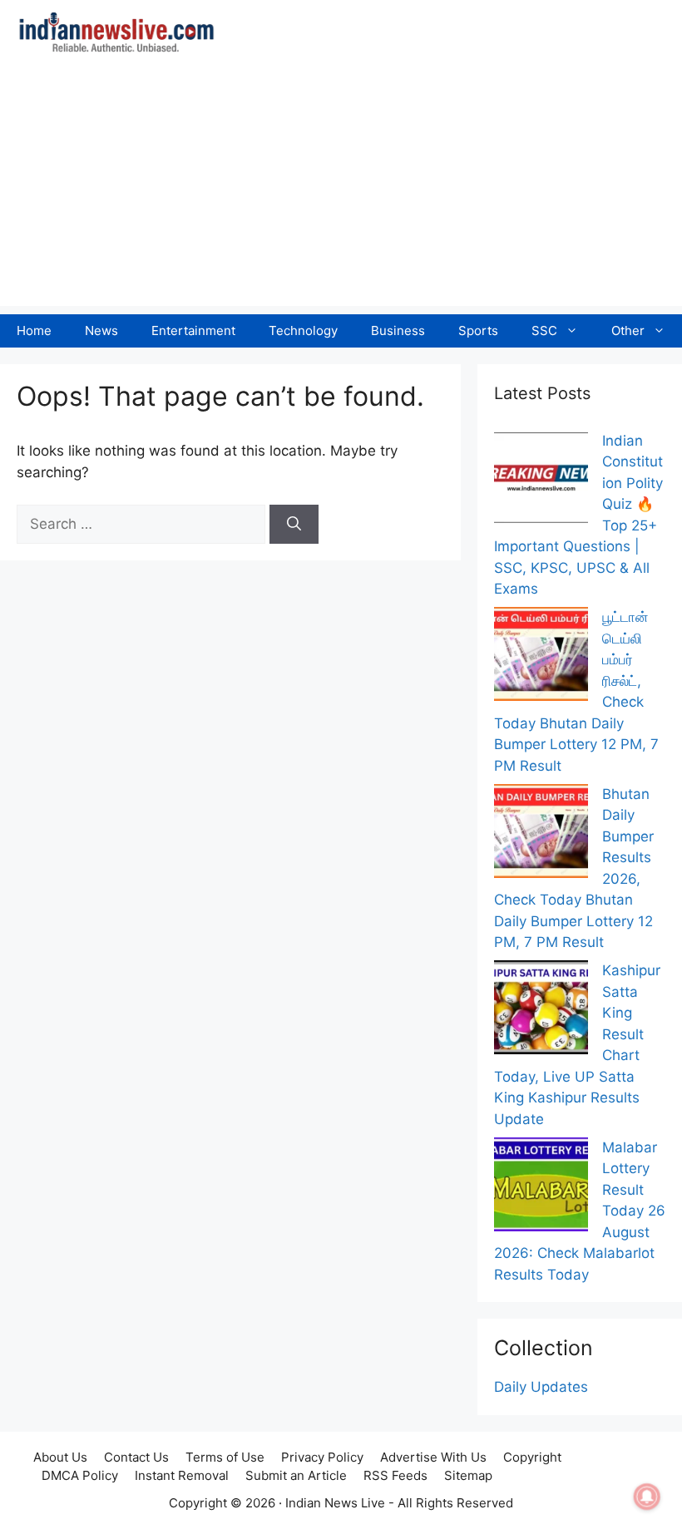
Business (398, 330)
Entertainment (193, 330)
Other (628, 330)
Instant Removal (182, 1475)
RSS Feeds (395, 1475)
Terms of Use (224, 1457)
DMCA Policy (80, 1475)
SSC (544, 330)
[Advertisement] (341, 189)
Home (34, 330)
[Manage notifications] (647, 1496)
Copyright (532, 1457)
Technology (303, 330)
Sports (478, 330)
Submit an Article (296, 1475)
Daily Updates (541, 1387)
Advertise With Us (433, 1457)
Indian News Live (335, 1503)
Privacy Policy (322, 1457)
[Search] (294, 525)
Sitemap (468, 1475)
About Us (60, 1457)
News (101, 330)
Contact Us (136, 1457)
